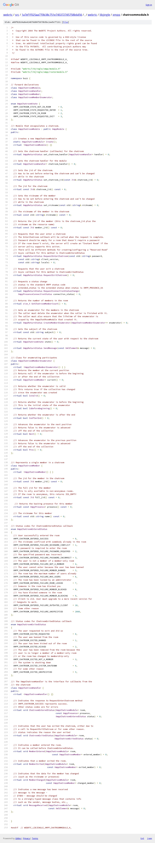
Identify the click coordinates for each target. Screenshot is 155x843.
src (17, 14)
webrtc (8, 14)
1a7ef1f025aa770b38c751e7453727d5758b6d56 (52, 14)
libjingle (105, 14)
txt (142, 838)
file (65, 22)
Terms (35, 838)
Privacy (26, 838)
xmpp (116, 14)
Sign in (149, 4)
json (149, 838)
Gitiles (18, 838)
